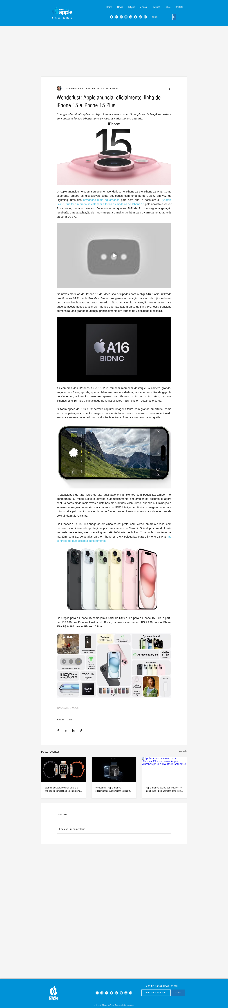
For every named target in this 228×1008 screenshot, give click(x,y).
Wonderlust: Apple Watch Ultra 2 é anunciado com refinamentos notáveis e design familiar (63, 789)
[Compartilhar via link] (80, 730)
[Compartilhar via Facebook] (58, 730)
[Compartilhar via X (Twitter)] (65, 730)
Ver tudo (183, 751)
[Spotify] (135, 16)
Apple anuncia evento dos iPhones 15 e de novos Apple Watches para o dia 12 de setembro (164, 789)
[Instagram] (116, 16)
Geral (69, 719)
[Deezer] (140, 16)
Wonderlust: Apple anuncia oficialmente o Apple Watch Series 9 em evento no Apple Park (112, 789)
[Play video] (114, 255)
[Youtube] (125, 16)
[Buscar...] (174, 17)
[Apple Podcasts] (130, 16)
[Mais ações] (169, 88)
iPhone (60, 719)
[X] (121, 16)
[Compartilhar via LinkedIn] (73, 730)
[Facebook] (111, 16)
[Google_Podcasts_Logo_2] (145, 16)
